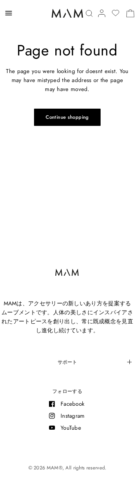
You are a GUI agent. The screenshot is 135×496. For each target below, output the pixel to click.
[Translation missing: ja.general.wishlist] (115, 13)
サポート (67, 362)
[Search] (89, 13)
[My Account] (101, 13)
